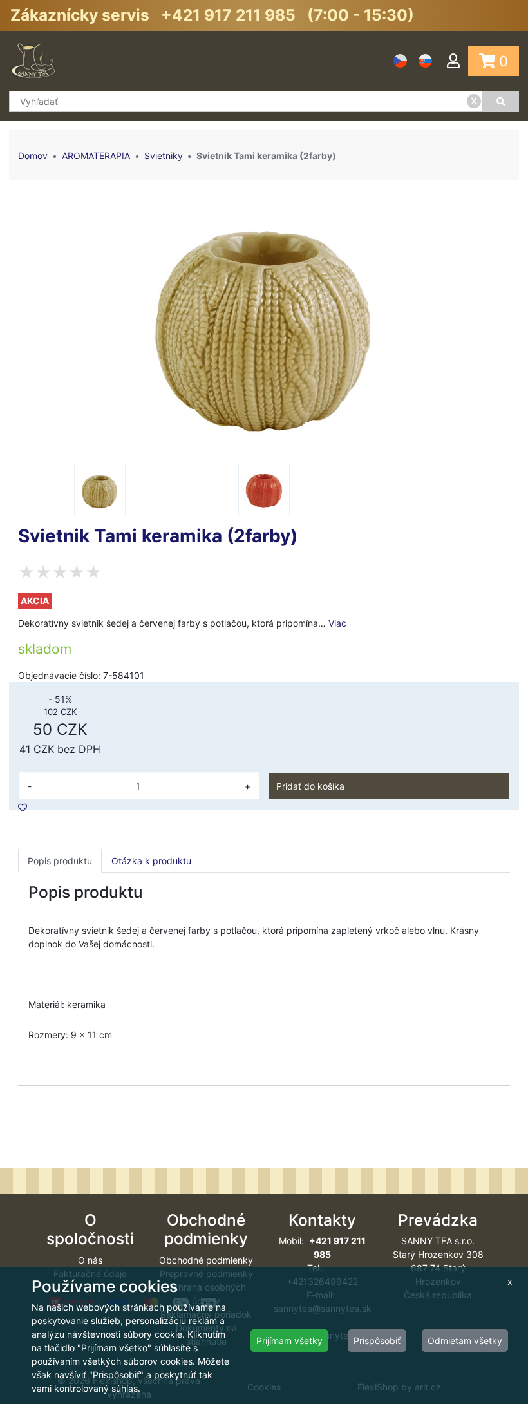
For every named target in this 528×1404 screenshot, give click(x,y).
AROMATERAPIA (96, 155)
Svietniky (163, 155)
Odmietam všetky (465, 1340)
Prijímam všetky (289, 1340)
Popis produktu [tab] (60, 860)
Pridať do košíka (310, 786)
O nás (90, 1260)
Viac (337, 623)
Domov (33, 155)
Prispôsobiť (377, 1340)
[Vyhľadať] (501, 101)
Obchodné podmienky (206, 1260)
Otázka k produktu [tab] (151, 860)
